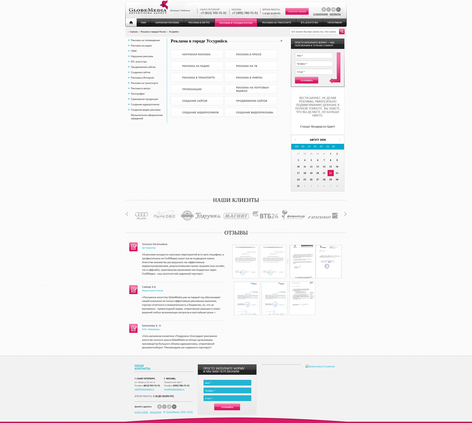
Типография (334, 22)
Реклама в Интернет (142, 77)
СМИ (143, 22)
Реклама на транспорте (276, 22)
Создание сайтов (140, 72)
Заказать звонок (297, 11)
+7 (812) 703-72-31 (213, 13)
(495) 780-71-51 (181, 385)
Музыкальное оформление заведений (147, 116)
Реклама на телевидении (145, 40)
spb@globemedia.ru (144, 389)
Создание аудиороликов (145, 104)
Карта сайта (141, 412)
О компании (320, 14)
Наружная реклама (167, 22)
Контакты (335, 14)
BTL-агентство (309, 22)
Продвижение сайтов (143, 67)
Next (345, 214)
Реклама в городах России (235, 23)
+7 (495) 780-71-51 (245, 13)
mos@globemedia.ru (174, 389)
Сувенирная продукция (144, 99)
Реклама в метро (199, 22)
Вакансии (155, 412)
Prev (126, 214)
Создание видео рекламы (146, 109)
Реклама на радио (141, 45)
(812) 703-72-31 (152, 385)
